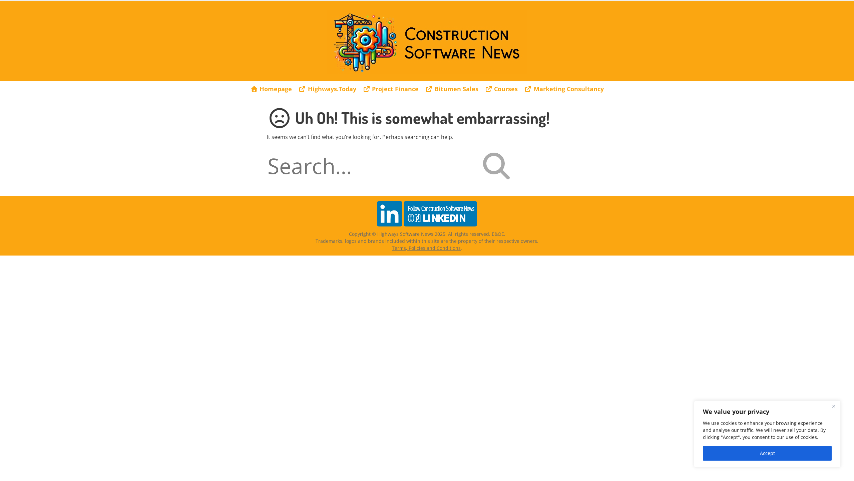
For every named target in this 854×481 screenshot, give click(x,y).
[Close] (834, 406)
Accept (767, 453)
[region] (767, 434)
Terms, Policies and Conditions (426, 248)
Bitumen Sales (455, 89)
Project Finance (394, 89)
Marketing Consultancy (568, 89)
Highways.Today (331, 89)
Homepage (275, 89)
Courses (505, 89)
